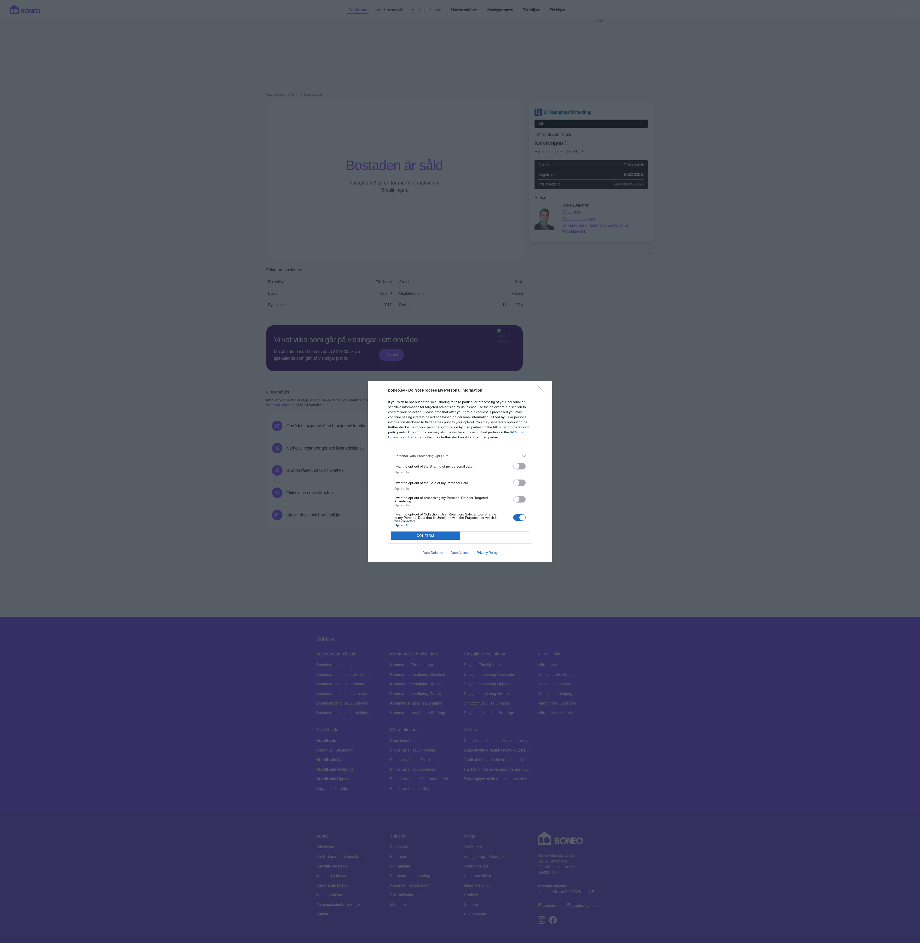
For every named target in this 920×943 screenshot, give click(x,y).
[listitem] (460, 455)
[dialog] (460, 471)
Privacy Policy (487, 553)
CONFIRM (425, 536)
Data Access (460, 553)
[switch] (519, 466)
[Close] (542, 390)
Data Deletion (433, 553)
